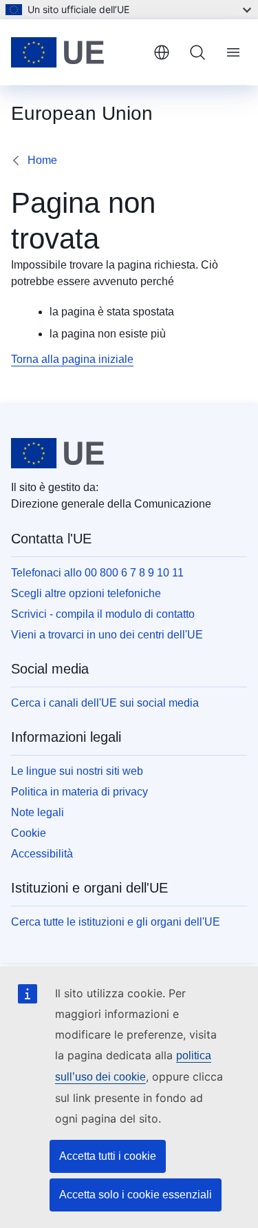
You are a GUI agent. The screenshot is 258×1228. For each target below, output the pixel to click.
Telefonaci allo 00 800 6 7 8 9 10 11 (97, 573)
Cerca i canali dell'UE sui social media (105, 703)
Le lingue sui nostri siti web (77, 771)
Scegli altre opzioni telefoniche (86, 593)
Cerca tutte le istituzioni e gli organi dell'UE (115, 922)
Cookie (28, 833)
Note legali (37, 812)
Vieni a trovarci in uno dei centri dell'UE (107, 635)
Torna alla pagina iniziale (72, 359)
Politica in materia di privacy (79, 792)
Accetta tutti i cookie (107, 1156)
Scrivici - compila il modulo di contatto (103, 614)
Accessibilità (42, 854)
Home (42, 160)
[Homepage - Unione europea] (76, 52)
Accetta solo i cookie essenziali (135, 1194)
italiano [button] (161, 52)
